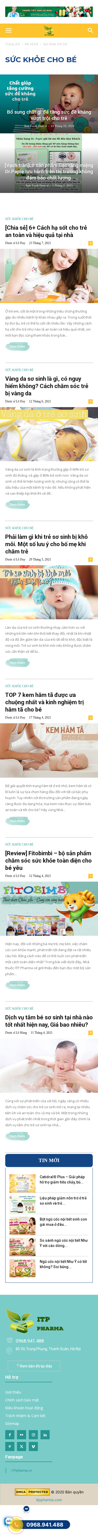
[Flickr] (21, 1434)
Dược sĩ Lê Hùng (16, 1033)
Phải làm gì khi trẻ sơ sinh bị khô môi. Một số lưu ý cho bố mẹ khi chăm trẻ (46, 544)
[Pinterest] (9, 1446)
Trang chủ (12, 44)
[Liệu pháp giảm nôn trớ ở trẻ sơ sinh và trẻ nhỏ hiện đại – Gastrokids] (22, 1204)
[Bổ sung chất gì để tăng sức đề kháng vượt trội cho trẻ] (49, 103)
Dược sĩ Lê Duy (15, 243)
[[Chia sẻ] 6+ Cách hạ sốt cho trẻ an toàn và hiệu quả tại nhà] (49, 276)
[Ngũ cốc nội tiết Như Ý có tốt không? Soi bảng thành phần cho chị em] (22, 1268)
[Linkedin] (45, 1434)
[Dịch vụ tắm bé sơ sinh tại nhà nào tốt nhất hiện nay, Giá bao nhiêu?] (49, 1065)
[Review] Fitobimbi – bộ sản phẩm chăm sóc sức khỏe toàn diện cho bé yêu (48, 860)
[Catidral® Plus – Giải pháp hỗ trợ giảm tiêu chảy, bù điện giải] (22, 1183)
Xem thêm (17, 346)
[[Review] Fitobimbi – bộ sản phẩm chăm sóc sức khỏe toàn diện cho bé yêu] (49, 909)
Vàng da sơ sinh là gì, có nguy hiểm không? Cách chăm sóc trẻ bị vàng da (46, 386)
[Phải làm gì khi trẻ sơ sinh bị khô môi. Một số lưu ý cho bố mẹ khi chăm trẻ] (49, 592)
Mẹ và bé (31, 44)
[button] (8, 31)
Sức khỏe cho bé (19, 219)
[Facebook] (9, 1434)
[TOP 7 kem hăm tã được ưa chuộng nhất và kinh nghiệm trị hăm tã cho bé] (49, 750)
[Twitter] (21, 1446)
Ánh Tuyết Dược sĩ (35, 126)
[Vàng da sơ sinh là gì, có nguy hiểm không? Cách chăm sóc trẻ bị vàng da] (49, 434)
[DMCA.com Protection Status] (32, 1494)
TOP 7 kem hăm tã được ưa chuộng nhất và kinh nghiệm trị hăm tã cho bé (44, 702)
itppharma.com (49, 1500)
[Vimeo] (33, 1446)
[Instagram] (33, 1434)
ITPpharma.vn (21, 1470)
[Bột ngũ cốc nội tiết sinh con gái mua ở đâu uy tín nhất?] (22, 1226)
